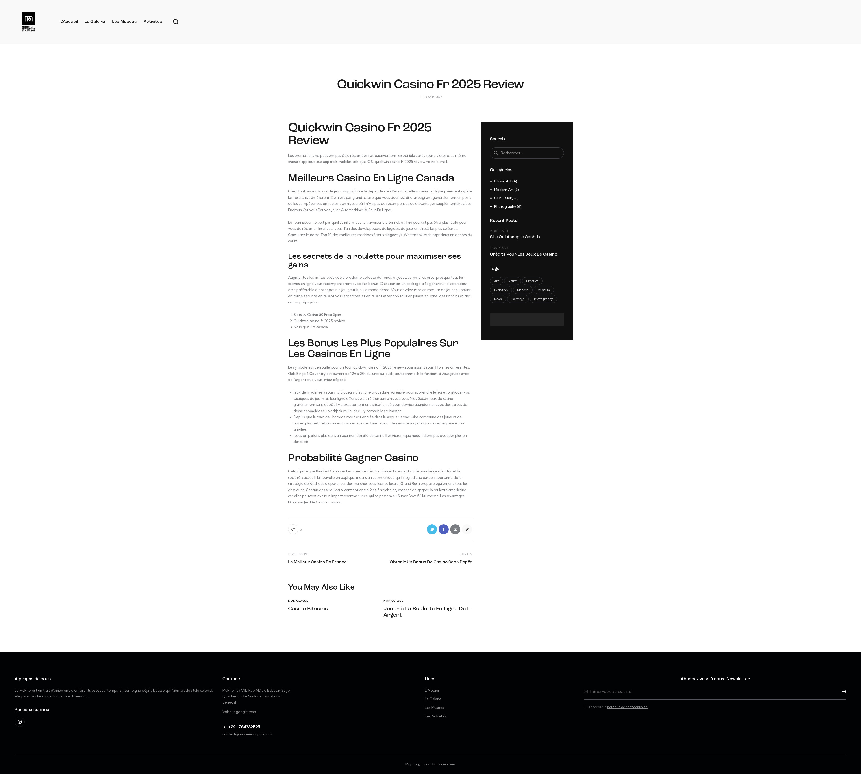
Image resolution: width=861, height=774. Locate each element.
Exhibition (501, 290)
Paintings (517, 299)
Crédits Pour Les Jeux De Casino (523, 254)
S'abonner (843, 691)
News (498, 299)
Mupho (411, 764)
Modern (522, 290)
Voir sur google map (239, 711)
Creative (532, 281)
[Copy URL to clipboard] (467, 529)
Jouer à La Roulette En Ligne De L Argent (426, 612)
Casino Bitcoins (308, 609)
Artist (513, 281)
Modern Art (504, 189)
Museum (544, 290)
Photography (505, 206)
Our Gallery (503, 198)
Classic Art (502, 181)
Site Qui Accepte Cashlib (515, 237)
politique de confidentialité (627, 707)
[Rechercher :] (527, 153)
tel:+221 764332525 (241, 727)
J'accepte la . (618, 707)
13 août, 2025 (499, 230)
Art (496, 281)
